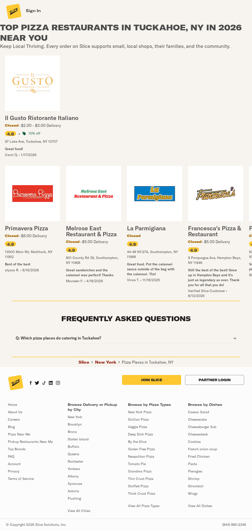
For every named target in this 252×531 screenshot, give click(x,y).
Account (14, 464)
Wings (193, 493)
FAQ (11, 456)
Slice (84, 362)
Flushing (74, 498)
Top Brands (17, 449)
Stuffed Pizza (138, 486)
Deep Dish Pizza (140, 434)
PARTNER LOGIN (215, 380)
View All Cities (79, 511)
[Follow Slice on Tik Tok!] (44, 383)
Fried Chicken (199, 456)
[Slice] (13, 11)
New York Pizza (140, 412)
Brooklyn (75, 424)
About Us (15, 412)
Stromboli (196, 486)
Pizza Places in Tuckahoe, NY (147, 362)
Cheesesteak (198, 434)
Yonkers (74, 469)
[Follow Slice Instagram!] (58, 383)
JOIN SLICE (151, 380)
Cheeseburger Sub (202, 427)
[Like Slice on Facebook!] (31, 383)
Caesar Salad (198, 412)
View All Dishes (200, 506)
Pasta (192, 464)
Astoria (73, 491)
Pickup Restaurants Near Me (30, 441)
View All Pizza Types (143, 506)
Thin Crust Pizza (141, 478)
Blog (11, 427)
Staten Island (78, 439)
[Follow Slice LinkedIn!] (51, 383)
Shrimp (193, 478)
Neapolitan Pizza (141, 456)
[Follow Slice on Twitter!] (37, 383)
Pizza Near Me (19, 434)
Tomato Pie (137, 464)
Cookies (194, 441)
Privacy (13, 471)
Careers (14, 419)
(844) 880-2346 (234, 524)
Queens (73, 454)
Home (12, 404)
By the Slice (137, 441)
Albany (73, 476)
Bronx (72, 432)
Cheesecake (197, 419)
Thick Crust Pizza (141, 493)
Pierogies (195, 471)
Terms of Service (21, 478)
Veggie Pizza (137, 427)
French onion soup (202, 449)
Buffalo (73, 446)
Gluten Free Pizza (141, 449)
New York (105, 362)
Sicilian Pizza (138, 419)
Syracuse (75, 483)
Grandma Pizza (140, 471)
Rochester (75, 461)
